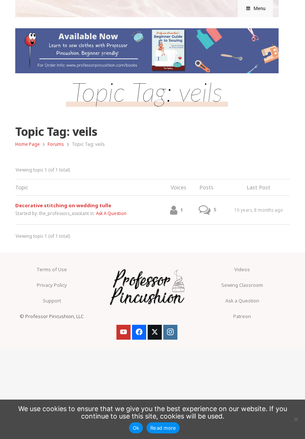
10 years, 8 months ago (258, 210)
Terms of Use (51, 269)
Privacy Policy (52, 285)
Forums (56, 144)
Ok (136, 428)
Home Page (27, 144)
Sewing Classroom (242, 285)
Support (52, 300)
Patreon (242, 316)
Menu (260, 8)
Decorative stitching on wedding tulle (63, 205)
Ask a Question (242, 300)
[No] (295, 419)
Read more (163, 428)
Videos (242, 269)
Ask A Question (111, 213)
